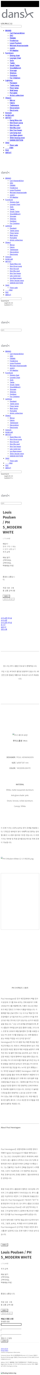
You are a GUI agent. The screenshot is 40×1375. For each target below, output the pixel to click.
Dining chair (15, 55)
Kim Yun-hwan (16, 130)
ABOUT (8, 152)
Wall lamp (14, 90)
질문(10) (3, 627)
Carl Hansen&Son (17, 33)
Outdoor (13, 75)
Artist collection (17, 95)
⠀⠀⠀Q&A (9, 147)
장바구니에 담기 (7, 1313)
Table (12, 63)
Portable (13, 93)
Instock (8, 113)
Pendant (13, 83)
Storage (13, 70)
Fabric (12, 103)
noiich (12, 48)
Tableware (14, 105)
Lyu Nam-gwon (16, 135)
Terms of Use (4, 1348)
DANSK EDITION (16, 140)
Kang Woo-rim (16, 120)
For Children (15, 78)
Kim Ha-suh (14, 125)
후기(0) (3, 625)
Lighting (8, 80)
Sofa (12, 60)
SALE (7, 142)
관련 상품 (4, 629)
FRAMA (13, 38)
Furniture (9, 53)
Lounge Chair (15, 58)
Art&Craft (9, 115)
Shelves (13, 73)
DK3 (11, 35)
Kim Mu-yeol (15, 127)
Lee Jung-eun (15, 132)
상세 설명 (4, 620)
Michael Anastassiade (19, 45)
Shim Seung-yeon (17, 137)
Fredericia (14, 40)
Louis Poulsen (16, 43)
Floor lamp (14, 88)
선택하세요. (7, 560)
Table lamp (14, 85)
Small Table (15, 65)
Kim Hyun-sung (16, 122)
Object (8, 98)
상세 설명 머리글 (6, 618)
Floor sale (14, 145)
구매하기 (4, 1245)
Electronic (14, 110)
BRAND (8, 30)
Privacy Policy (4, 1350)
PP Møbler (14, 50)
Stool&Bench (15, 68)
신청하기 (4, 1341)
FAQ (7, 150)
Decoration (14, 108)
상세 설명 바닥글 (6, 622)
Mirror (12, 100)
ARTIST (8, 117)
